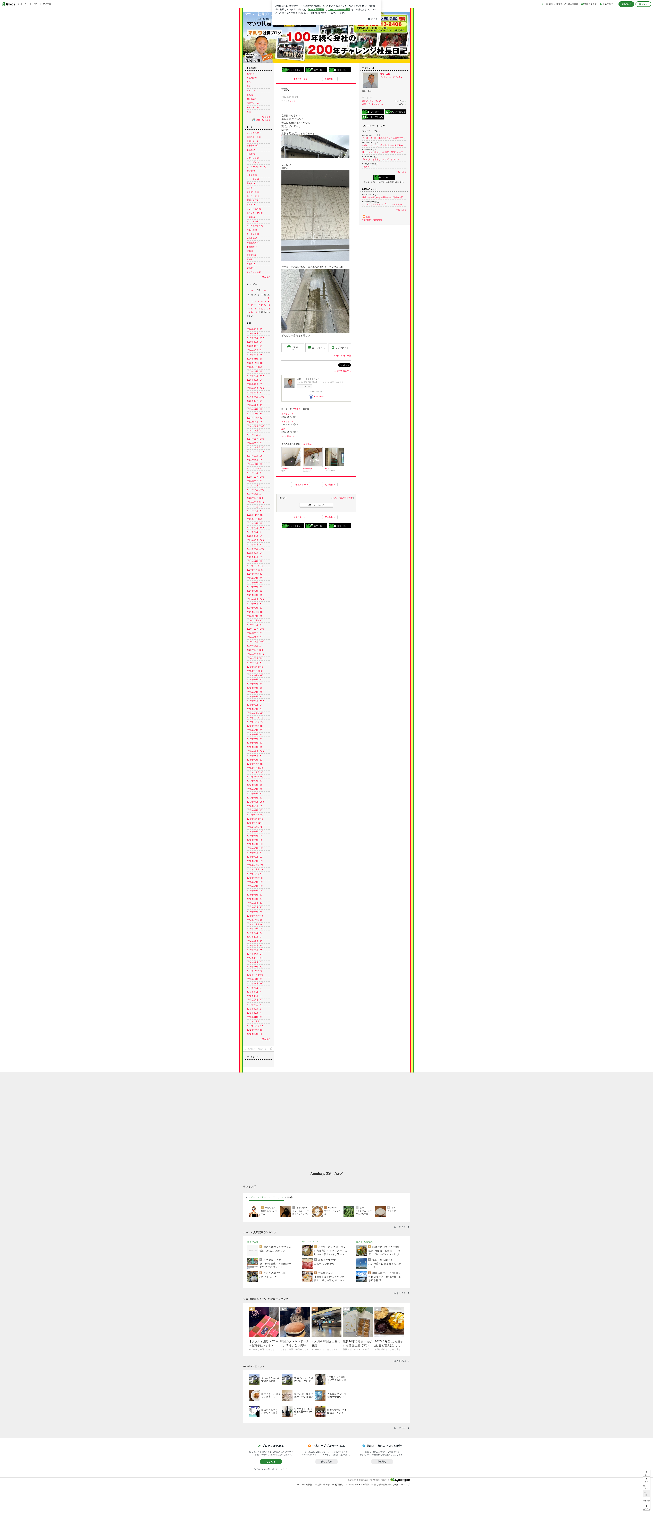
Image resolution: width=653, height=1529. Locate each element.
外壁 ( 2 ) (251, 263)
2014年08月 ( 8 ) (254, 937)
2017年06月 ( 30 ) (255, 793)
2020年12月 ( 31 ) (255, 616)
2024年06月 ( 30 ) (255, 439)
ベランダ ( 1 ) (253, 162)
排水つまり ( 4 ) (254, 137)
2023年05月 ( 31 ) (255, 493)
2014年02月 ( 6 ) (254, 962)
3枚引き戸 (251, 99)
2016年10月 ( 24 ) (255, 827)
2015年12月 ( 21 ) (255, 869)
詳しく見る (326, 1461)
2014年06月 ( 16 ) (255, 945)
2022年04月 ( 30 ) (255, 548)
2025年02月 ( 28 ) (255, 405)
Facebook (319, 396)
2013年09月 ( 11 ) (255, 983)
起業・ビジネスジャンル (372, 104)
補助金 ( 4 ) (252, 238)
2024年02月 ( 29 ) (255, 455)
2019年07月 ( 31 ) (255, 688)
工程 (283, 429)
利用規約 (339, 1484)
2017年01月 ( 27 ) (255, 814)
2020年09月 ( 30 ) (255, 629)
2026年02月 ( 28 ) (255, 354)
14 (265, 305)
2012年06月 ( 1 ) (254, 1034)
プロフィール (385, 77)
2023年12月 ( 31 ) (255, 464)
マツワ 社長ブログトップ (264, 14)
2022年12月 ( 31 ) (255, 515)
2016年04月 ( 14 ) (255, 852)
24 (252, 312)
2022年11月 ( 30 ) (255, 519)
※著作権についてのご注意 (372, 220)
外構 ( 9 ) (251, 217)
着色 (249, 82)
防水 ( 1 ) (251, 268)
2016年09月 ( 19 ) (255, 831)
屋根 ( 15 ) (251, 255)
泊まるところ (287, 421)
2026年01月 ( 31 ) (255, 358)
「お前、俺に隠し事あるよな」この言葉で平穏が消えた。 (384, 138)
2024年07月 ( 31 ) (255, 434)
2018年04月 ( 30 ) (255, 751)
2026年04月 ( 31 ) (255, 346)
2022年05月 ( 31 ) (255, 544)
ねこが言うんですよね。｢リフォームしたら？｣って (384, 204)
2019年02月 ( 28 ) (255, 709)
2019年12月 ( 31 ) (255, 667)
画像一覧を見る (263, 119)
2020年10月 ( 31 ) (255, 624)
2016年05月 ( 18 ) (255, 848)
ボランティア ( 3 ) (255, 213)
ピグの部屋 (397, 77)
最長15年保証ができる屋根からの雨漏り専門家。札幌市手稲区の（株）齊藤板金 (384, 197)
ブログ (293, 100)
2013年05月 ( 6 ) (254, 1000)
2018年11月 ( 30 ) (255, 721)
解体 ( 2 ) (251, 204)
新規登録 (626, 4)
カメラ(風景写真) (364, 1241)
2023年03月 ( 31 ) (255, 502)
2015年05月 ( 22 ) (255, 899)
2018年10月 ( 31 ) (255, 726)
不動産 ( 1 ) (252, 246)
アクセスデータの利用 (358, 1484)
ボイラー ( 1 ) (253, 196)
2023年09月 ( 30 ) (255, 477)
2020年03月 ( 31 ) (255, 654)
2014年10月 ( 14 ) (255, 928)
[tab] (266, 1197)
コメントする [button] (318, 347)
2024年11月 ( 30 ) (255, 418)
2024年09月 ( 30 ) (255, 426)
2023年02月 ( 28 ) (255, 506)
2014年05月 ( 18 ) (255, 949)
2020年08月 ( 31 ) (255, 633)
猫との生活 (252, 1241)
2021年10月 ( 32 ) (255, 574)
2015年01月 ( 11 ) (255, 916)
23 (248, 312)
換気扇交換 (252, 78)
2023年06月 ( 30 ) (255, 489)
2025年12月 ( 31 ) (255, 363)
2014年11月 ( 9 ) (254, 924)
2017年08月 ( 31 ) (255, 785)
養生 (249, 86)
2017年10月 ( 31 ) (255, 776)
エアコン (251, 90)
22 (268, 308)
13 (262, 305)
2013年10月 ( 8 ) (254, 979)
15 (268, 305)
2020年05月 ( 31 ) (255, 645)
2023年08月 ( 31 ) (255, 481)
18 (255, 308)
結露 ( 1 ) (251, 187)
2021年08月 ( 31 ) (255, 582)
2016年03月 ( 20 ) (255, 856)
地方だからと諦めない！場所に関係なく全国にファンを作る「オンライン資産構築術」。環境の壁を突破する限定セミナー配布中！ (384, 152)
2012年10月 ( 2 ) (254, 1030)
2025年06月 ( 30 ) (255, 388)
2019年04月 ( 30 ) (255, 700)
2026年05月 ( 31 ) (255, 342)
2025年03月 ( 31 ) (255, 401)
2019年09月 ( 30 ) (255, 679)
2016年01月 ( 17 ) (255, 865)
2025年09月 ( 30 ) (255, 375)
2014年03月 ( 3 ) (255, 958)
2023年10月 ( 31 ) (255, 472)
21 (265, 308)
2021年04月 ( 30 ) (255, 599)
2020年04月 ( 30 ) (255, 650)
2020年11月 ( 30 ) (255, 620)
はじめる (270, 1461)
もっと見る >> (287, 436)
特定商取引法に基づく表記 (386, 1484)
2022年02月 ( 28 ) (255, 557)
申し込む (382, 1461)
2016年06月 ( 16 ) (255, 844)
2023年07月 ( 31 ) (255, 485)
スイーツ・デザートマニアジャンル (266, 1197)
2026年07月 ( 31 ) (255, 333)
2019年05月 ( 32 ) (255, 696)
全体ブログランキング (371, 101)
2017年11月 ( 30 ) (255, 772)
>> (265, 290)
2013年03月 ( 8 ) (254, 1008)
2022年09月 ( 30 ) (255, 527)
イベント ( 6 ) (253, 179)
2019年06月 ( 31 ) (255, 692)
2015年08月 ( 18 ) (255, 886)
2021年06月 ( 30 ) (255, 591)
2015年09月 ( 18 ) (255, 882)
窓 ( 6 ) (250, 251)
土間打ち (251, 73)
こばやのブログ (369, 166)
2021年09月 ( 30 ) (255, 578)
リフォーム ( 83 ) (254, 208)
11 (255, 305)
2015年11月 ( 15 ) (255, 873)
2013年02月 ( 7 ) (254, 1013)
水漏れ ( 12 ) (252, 141)
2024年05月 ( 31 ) (255, 443)
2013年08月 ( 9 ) (254, 987)
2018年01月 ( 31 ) (255, 764)
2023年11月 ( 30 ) (255, 468)
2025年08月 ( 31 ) (255, 380)
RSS (368, 217)
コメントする (317, 505)
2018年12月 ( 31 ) (255, 717)
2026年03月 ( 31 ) (255, 350)
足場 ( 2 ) (251, 149)
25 (255, 312)
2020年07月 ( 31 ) (255, 637)
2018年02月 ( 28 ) (255, 759)
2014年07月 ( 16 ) (255, 941)
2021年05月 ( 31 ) (255, 595)
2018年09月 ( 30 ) (255, 730)
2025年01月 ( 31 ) (255, 409)
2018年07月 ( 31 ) (255, 738)
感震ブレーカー (288, 414)
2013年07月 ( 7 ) (254, 991)
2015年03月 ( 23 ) (255, 907)
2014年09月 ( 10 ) (255, 932)
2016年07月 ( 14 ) (255, 840)
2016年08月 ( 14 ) (255, 835)
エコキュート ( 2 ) (255, 225)
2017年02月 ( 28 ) (255, 810)
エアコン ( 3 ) (253, 158)
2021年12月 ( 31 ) (255, 565)
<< (252, 290)
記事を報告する (344, 371)
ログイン (643, 4)
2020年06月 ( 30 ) (255, 641)
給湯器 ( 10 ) (252, 145)
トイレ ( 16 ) (252, 221)
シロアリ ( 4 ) (253, 192)
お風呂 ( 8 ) (252, 230)
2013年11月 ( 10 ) (255, 975)
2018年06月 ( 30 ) (255, 742)
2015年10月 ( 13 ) (255, 878)
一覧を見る (401, 171)
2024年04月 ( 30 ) (255, 447)
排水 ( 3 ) (251, 154)
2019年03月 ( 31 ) (255, 704)
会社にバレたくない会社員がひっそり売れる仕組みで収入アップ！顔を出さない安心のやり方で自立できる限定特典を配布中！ (384, 145)
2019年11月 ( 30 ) (255, 671)
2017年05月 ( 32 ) (255, 797)
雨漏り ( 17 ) (252, 200)
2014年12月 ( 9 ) (254, 920)
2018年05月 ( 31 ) (255, 747)
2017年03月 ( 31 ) (255, 806)
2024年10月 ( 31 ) (255, 422)
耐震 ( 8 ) (251, 171)
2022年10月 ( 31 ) (255, 523)
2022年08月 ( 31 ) (255, 531)
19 (259, 308)
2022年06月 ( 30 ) (255, 540)
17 (252, 308)
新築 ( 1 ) (251, 259)
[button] (646, 1507)
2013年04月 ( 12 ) (255, 1004)
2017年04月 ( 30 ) (255, 801)
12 (259, 305)
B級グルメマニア (310, 1241)
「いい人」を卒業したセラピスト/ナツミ (381, 159)
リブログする (342, 347)
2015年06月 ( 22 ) (255, 894)
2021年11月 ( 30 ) (255, 570)
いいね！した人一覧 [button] (342, 355)
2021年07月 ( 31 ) (255, 586)
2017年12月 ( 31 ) (255, 768)
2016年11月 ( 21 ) (255, 823)
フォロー (306, 386)
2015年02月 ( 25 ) (255, 911)
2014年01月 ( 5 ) (254, 966)
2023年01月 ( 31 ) (255, 510)
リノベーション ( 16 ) (256, 166)
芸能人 (290, 1197)
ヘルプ (407, 1484)
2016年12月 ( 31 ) (255, 819)
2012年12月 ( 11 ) (255, 1021)
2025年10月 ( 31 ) (255, 371)
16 (248, 308)
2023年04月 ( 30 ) (255, 498)
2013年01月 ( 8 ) (254, 1017)
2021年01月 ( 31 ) (255, 612)
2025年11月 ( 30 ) (255, 367)
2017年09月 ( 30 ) (255, 780)
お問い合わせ (323, 1484)
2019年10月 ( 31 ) (255, 675)
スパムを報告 (306, 1484)
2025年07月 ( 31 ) (255, 384)
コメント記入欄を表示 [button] (342, 497)
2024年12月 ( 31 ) (255, 413)
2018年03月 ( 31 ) (255, 755)
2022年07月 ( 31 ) (255, 536)
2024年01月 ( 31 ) (255, 460)
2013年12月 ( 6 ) (254, 970)
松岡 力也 (385, 73)
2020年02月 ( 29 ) (255, 658)
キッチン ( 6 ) (253, 234)
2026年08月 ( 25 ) (255, 329)
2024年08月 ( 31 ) (255, 430)
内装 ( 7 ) (251, 183)
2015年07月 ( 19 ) (255, 890)
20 (262, 308)
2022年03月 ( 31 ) (255, 552)
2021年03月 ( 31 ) (255, 603)
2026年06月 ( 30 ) (255, 337)
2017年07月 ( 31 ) (255, 789)
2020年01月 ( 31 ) (255, 662)
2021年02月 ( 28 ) (255, 607)
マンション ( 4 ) (254, 272)
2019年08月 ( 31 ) (255, 683)
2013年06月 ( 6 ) (254, 996)
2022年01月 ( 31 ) (255, 561)
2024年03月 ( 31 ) (255, 451)
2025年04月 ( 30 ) (255, 396)
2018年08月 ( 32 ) (255, 734)
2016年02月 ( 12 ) (255, 861)
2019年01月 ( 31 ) (255, 713)
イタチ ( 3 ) (252, 175)
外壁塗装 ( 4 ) (253, 242)
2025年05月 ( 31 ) (255, 392)
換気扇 (250, 94)
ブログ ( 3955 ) (254, 132)
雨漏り (285, 89)
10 (252, 305)
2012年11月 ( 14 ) (255, 1025)
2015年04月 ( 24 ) (255, 903)
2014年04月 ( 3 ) (255, 953)
